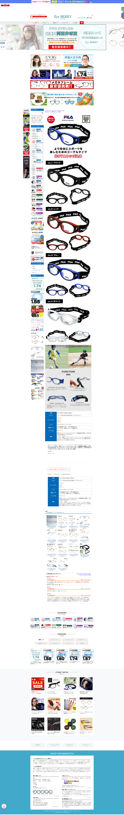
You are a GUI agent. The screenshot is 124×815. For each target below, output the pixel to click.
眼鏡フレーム (54, 111)
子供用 (59, 111)
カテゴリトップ (48, 110)
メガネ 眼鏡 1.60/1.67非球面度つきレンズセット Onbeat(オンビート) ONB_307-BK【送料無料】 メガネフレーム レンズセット (51, 569)
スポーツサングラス (61, 110)
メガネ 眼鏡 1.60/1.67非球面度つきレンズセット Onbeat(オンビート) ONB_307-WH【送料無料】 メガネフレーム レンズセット (62, 569)
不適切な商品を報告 (66, 474)
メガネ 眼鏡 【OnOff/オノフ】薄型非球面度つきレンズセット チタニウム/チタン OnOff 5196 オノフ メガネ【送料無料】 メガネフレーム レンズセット (73, 554)
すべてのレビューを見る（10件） (84, 573)
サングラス (54, 110)
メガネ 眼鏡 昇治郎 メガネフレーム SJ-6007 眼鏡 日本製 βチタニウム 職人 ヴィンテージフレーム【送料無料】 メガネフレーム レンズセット (62, 526)
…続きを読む (85, 601)
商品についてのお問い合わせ (54, 474)
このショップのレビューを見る (85, 574)
